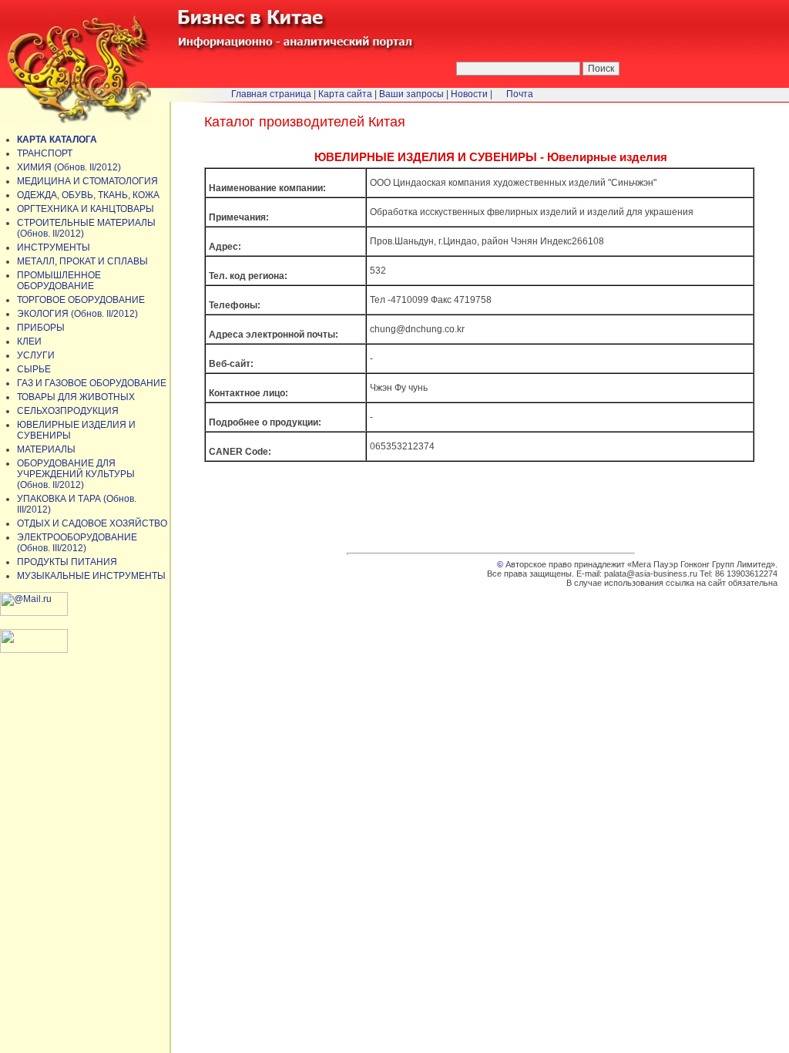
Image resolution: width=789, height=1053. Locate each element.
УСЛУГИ (36, 355)
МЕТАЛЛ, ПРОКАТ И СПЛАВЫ (82, 261)
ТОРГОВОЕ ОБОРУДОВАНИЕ (81, 299)
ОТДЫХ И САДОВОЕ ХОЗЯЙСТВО (92, 523)
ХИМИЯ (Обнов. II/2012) (69, 167)
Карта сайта (345, 94)
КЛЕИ (29, 341)
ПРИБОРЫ (41, 327)
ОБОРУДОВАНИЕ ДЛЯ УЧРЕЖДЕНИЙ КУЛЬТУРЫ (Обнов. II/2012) (76, 474)
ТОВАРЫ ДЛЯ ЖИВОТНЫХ (76, 397)
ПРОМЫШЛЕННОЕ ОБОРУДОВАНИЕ (59, 280)
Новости (469, 94)
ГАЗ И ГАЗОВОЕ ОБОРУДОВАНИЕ (91, 383)
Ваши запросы (411, 94)
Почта (519, 94)
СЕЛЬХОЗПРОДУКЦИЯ (68, 410)
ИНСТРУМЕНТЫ (53, 247)
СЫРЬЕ (34, 369)
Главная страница (271, 94)
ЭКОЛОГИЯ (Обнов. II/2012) (77, 313)
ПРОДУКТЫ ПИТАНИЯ (67, 562)
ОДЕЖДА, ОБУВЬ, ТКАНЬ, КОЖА (88, 195)
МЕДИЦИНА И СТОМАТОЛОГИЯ (87, 181)
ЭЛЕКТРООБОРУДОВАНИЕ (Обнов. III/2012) (77, 542)
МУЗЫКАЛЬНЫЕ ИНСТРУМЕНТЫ (91, 575)
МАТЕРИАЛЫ (46, 449)
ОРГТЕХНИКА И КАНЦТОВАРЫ (85, 209)
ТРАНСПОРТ (44, 153)
